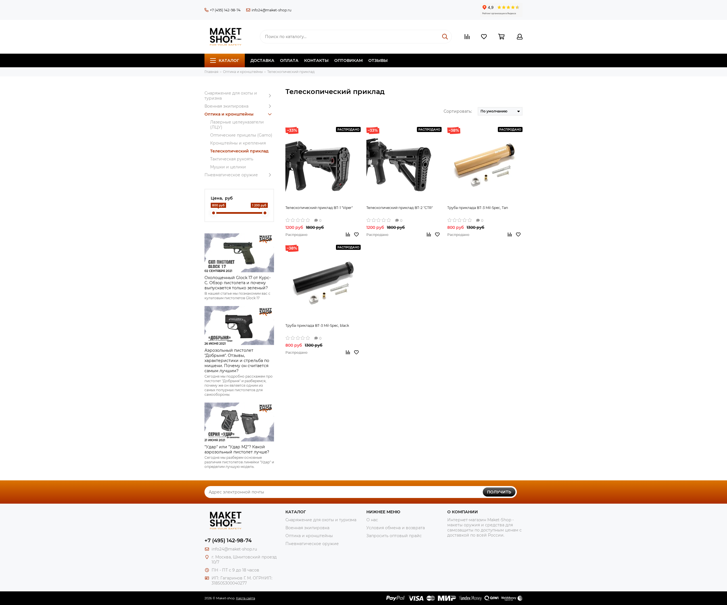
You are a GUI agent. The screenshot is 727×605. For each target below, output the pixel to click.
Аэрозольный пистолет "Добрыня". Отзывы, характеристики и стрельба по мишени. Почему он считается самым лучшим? (236, 360)
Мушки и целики (228, 166)
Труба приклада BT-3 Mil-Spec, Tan (477, 208)
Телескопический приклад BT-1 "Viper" (319, 208)
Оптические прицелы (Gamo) (241, 135)
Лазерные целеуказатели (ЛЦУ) (237, 125)
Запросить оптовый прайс (394, 535)
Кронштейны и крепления (238, 143)
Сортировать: (458, 111)
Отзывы (378, 60)
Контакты (316, 60)
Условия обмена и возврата (395, 527)
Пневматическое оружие (231, 174)
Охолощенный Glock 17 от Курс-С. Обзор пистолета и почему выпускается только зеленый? (237, 282)
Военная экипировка (226, 106)
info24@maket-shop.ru (271, 10)
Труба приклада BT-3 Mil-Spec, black (317, 325)
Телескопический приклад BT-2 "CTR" (399, 208)
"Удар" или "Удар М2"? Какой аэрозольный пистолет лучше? (236, 449)
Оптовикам (348, 60)
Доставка (262, 60)
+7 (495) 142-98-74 (225, 10)
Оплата (289, 60)
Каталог (229, 60)
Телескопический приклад (239, 151)
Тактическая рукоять (231, 159)
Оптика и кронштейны (229, 114)
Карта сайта (245, 598)
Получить (499, 492)
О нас (372, 519)
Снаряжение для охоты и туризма (230, 96)
